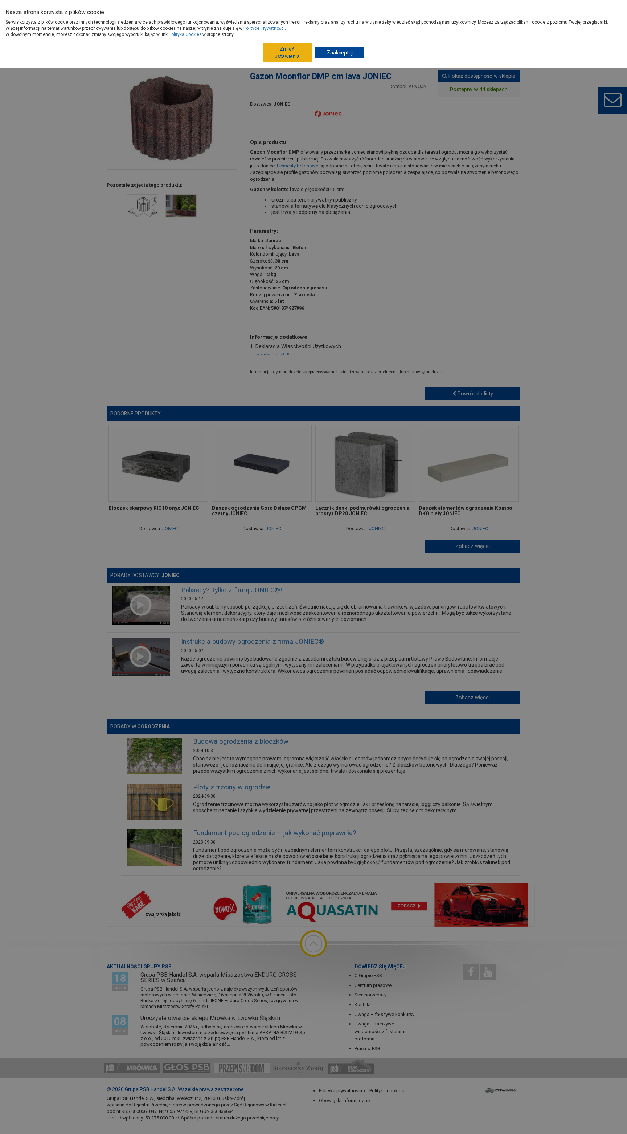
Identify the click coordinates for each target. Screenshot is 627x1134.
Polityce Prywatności (264, 28)
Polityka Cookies (185, 34)
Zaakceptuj (340, 53)
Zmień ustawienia (287, 52)
